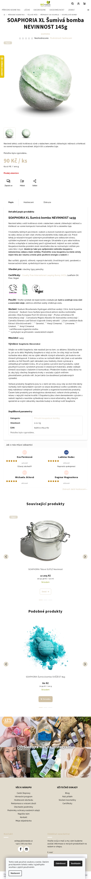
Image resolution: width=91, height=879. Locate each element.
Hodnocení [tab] (29, 202)
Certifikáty (67, 803)
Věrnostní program (23, 796)
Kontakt (23, 817)
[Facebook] (20, 849)
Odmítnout (61, 863)
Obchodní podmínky (23, 807)
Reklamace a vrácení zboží (23, 803)
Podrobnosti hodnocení (61, 38)
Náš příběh (67, 796)
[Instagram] (26, 849)
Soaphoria (45, 34)
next (85, 556)
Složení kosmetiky (67, 800)
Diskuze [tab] (47, 202)
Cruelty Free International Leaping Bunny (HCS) (43, 275)
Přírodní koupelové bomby (47, 418)
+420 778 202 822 (24, 844)
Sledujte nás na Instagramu (48, 747)
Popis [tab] (11, 202)
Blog (67, 793)
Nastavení (15, 873)
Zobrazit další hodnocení (74, 489)
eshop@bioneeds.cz (23, 841)
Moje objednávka (24, 821)
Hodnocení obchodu (23, 800)
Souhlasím (76, 863)
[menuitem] (11, 10)
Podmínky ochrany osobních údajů (23, 810)
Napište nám (24, 814)
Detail (44, 592)
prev (6, 556)
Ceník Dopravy (23, 793)
